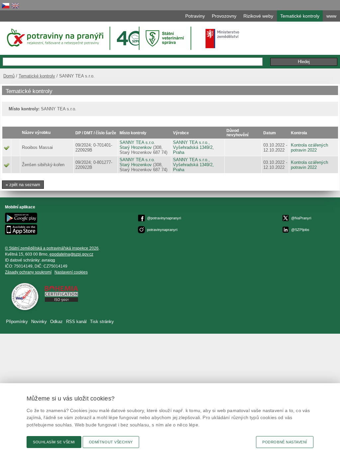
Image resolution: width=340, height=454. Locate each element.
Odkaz (56, 321)
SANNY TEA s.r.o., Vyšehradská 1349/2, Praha (193, 147)
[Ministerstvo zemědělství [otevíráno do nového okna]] (222, 38)
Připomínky (17, 321)
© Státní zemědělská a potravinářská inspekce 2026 (52, 248)
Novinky (39, 321)
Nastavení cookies (71, 272)
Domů (9, 75)
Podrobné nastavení (284, 442)
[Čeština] (6, 5)
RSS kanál (76, 321)
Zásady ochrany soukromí (28, 272)
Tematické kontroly (37, 75)
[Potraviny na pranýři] (54, 38)
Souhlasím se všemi (54, 442)
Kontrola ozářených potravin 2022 (309, 148)
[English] (15, 5)
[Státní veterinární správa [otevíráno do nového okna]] (165, 38)
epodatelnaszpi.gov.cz (71, 254)
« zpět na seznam (23, 184)
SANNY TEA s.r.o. (137, 142)
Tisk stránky (102, 321)
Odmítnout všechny (111, 442)
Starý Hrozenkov (136, 147)
